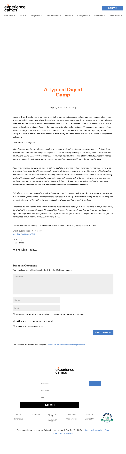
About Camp (70, 107)
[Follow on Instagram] (61, 442)
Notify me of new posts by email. (30, 326)
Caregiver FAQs (52, 420)
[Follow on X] (55, 442)
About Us (8, 15)
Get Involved (53, 15)
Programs (35, 15)
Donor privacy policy (94, 430)
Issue (21, 15)
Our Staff (36, 415)
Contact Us (89, 419)
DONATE (95, 383)
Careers (89, 415)
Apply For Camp (52, 415)
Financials (18, 419)
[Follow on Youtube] (66, 442)
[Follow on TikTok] (77, 442)
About (18, 415)
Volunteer (98, 15)
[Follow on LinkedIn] (72, 442)
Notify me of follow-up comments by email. (34, 321)
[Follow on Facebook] (49, 442)
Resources (115, 15)
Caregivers (82, 15)
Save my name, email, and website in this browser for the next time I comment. (50, 314)
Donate (112, 8)
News (68, 15)
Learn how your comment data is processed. (66, 344)
